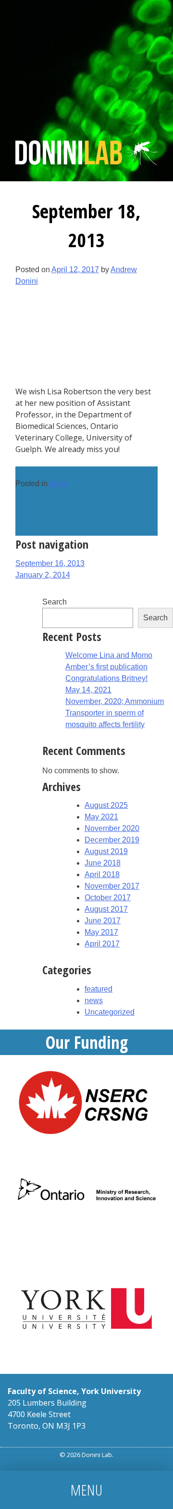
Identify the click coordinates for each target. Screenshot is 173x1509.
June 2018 (103, 863)
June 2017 (103, 921)
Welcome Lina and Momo (108, 655)
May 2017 (101, 932)
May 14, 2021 (88, 690)
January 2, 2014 (42, 575)
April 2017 (102, 944)
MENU (86, 1489)
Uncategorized (110, 1012)
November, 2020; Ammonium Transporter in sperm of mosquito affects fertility (114, 713)
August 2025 (106, 805)
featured (98, 989)
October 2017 (108, 897)
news (58, 483)
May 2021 (101, 817)
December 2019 (112, 840)
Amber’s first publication (106, 667)
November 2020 (112, 828)
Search (54, 602)
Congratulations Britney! (106, 678)
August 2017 (106, 909)
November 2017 (112, 886)
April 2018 (102, 874)
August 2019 (106, 851)
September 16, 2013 (50, 563)
